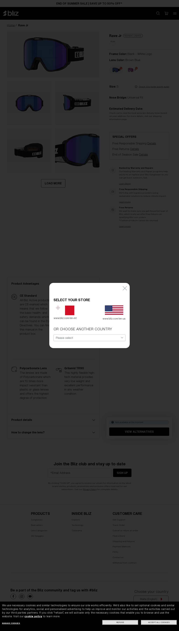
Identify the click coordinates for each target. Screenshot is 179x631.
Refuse (120, 622)
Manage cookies (11, 623)
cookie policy (33, 616)
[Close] (125, 288)
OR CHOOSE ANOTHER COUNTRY (82, 329)
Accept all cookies (159, 622)
